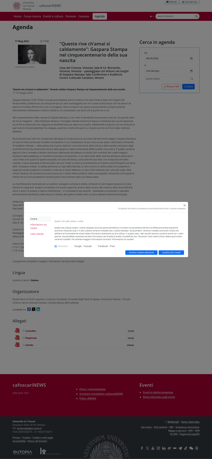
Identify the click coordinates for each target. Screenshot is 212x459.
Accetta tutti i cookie (171, 252)
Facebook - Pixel (106, 246)
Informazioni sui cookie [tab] (38, 226)
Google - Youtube (83, 246)
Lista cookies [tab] (37, 234)
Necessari (63, 246)
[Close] (184, 205)
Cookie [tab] (33, 218)
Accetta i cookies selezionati (141, 252)
